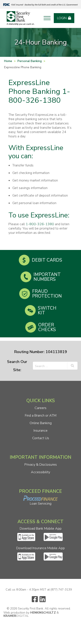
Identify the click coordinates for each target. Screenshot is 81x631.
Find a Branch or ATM (40, 415)
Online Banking (41, 423)
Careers (40, 408)
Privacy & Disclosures (40, 464)
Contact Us (40, 438)
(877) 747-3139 (61, 590)
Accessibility (40, 472)
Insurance (40, 430)
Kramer (16, 616)
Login (62, 18)
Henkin (43, 613)
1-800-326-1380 (40, 224)
